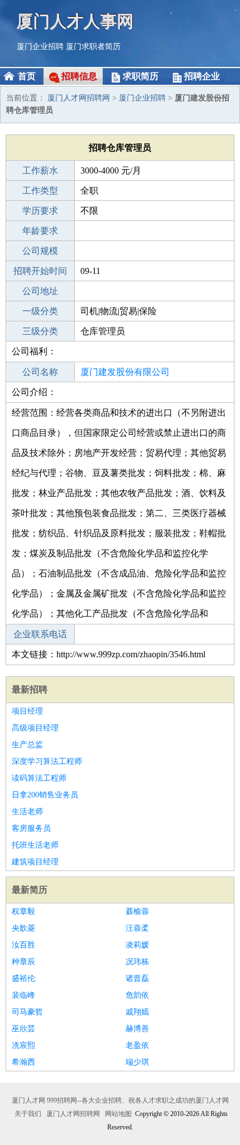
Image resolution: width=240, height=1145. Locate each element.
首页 (27, 76)
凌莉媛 (137, 945)
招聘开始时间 (40, 271)
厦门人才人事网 (75, 21)
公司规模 (40, 251)
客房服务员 (31, 828)
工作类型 (40, 190)
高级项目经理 (35, 728)
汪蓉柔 (137, 928)
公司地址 (40, 291)
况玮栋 (137, 962)
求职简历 (141, 76)
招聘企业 (202, 76)
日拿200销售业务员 (45, 795)
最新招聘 (29, 689)
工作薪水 (40, 170)
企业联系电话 (40, 634)
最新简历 (29, 889)
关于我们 (28, 1114)
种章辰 (23, 962)
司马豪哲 (27, 1012)
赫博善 (137, 1028)
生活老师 (27, 811)
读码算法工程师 (39, 778)
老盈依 (137, 1045)
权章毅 (23, 911)
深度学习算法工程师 (47, 761)
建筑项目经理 (35, 862)
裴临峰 (23, 995)
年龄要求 (40, 230)
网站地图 (118, 1114)
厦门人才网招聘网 (78, 98)
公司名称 (40, 372)
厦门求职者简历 (93, 46)
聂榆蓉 (137, 911)
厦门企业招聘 (40, 46)
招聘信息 (79, 76)
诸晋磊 (137, 978)
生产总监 (27, 744)
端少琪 (137, 1062)
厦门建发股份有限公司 (125, 372)
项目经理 (27, 711)
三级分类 (40, 331)
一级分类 (40, 311)
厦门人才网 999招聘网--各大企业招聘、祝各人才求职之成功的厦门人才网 (120, 1100)
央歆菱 (23, 928)
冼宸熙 (23, 1045)
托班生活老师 (35, 845)
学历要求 (40, 210)
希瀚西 (23, 1062)
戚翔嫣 (137, 1012)
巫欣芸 (23, 1028)
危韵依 (137, 995)
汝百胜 (23, 945)
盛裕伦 (23, 978)
